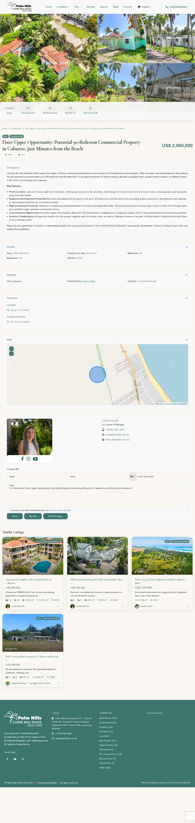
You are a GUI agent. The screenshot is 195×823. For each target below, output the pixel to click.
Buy (77, 6)
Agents (104, 6)
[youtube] (15, 759)
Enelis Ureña (146, 606)
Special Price (105, 758)
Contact (127, 6)
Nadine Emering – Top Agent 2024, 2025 (31, 683)
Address (11, 274)
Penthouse (104, 749)
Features (12, 298)
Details (11, 246)
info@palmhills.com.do (66, 738)
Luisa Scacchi (110, 420)
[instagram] (23, 759)
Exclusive (103, 727)
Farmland (104, 731)
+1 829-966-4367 (63, 733)
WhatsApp (56, 516)
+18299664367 (178, 7)
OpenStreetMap (172, 404)
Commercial (16, 128)
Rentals (91, 6)
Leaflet (160, 404)
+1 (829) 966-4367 (115, 429)
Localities (62, 6)
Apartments (105, 718)
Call (34, 516)
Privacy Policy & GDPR (60, 510)
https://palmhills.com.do (118, 439)
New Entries (105, 740)
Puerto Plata (89, 281)
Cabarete (17, 281)
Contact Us (162, 782)
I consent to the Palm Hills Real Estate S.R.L (40, 510)
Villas (101, 767)
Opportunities (106, 745)
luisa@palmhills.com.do (117, 434)
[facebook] (7, 759)
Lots (101, 736)
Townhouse (105, 763)
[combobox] (132, 476)
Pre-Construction (108, 754)
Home (49, 6)
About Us (146, 782)
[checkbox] (8, 510)
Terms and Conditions (179, 782)
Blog (115, 6)
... (39, 595)
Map (9, 339)
